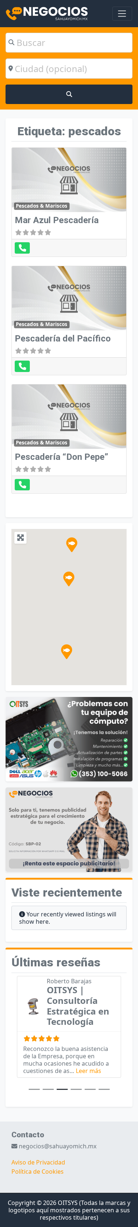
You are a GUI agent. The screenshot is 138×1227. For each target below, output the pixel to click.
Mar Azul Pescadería (57, 220)
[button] (66, 652)
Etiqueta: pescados (69, 131)
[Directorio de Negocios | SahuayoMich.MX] (47, 13)
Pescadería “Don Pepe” (61, 457)
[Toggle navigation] (122, 14)
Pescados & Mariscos (41, 206)
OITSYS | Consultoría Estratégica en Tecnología (78, 1005)
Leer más (88, 1071)
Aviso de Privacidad (38, 1162)
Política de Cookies (37, 1171)
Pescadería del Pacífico (63, 338)
